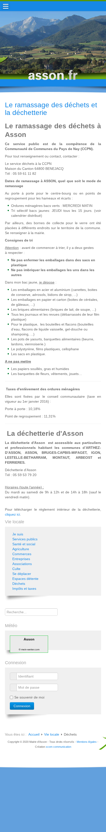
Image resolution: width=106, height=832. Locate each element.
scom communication (58, 746)
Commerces (21, 554)
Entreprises (21, 559)
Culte (16, 569)
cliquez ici (12, 514)
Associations (22, 564)
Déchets (18, 584)
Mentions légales (87, 741)
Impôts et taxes (24, 589)
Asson (29, 639)
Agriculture (20, 549)
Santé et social (23, 544)
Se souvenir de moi (29, 697)
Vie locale (51, 734)
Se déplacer (21, 574)
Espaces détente (25, 579)
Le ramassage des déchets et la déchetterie (51, 108)
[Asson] (53, 77)
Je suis (17, 534)
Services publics (24, 539)
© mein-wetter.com (29, 649)
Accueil (33, 734)
